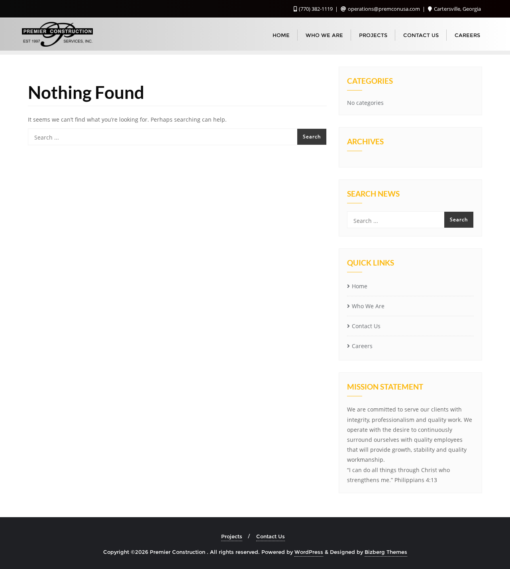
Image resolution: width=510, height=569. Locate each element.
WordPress (308, 552)
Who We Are (368, 306)
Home (359, 286)
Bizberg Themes (386, 552)
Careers (362, 346)
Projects (231, 536)
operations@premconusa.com (384, 8)
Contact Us (366, 326)
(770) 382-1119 (316, 8)
